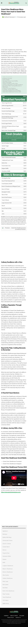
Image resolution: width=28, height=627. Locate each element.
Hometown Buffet (7, 556)
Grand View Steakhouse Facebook (12, 461)
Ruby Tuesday (6, 594)
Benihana (5, 534)
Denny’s (4, 550)
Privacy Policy (10, 617)
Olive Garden (6, 575)
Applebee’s (5, 531)
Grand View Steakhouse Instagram (12, 463)
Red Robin (5, 587)
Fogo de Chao (6, 553)
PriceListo (23, 229)
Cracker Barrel (6, 546)
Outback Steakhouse (7, 578)
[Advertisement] (14, 33)
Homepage (6, 615)
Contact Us (18, 617)
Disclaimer (21, 615)
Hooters (4, 559)
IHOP (4, 562)
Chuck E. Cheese (7, 543)
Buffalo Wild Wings (7, 537)
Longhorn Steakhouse (8, 565)
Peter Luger (5, 581)
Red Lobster (5, 584)
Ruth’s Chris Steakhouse (8, 590)
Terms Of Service (14, 615)
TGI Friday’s (5, 600)
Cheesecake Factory (7, 540)
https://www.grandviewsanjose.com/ (11, 492)
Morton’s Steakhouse (8, 572)
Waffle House (6, 603)
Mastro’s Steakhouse (8, 568)
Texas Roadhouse (7, 597)
